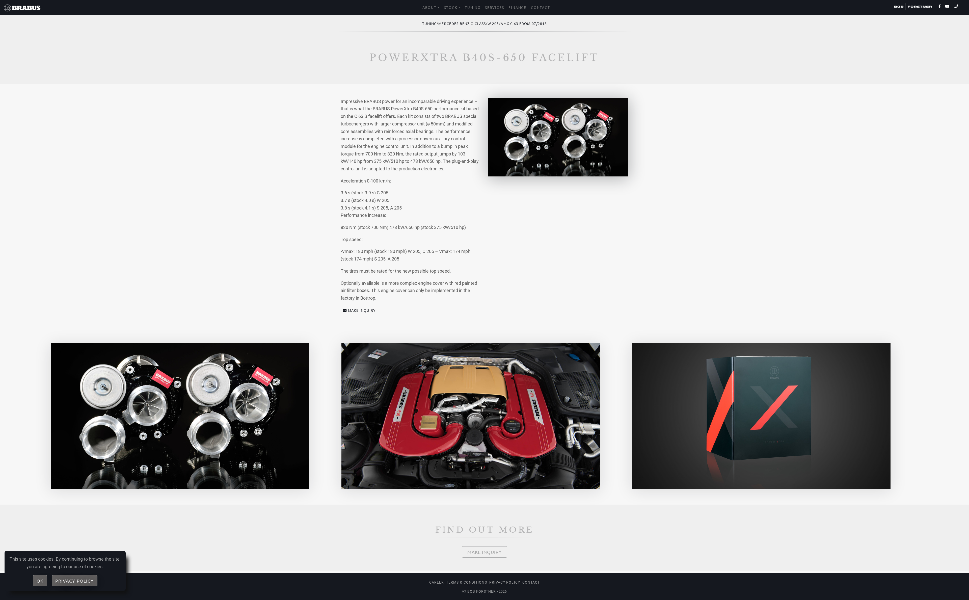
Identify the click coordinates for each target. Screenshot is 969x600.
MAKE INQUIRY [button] (362, 310)
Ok (40, 580)
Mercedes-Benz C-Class (462, 23)
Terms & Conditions (466, 582)
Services (494, 7)
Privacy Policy (504, 582)
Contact (540, 7)
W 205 (493, 23)
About (429, 7)
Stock (450, 7)
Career (436, 582)
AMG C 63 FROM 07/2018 (524, 23)
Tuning (472, 7)
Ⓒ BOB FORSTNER (479, 591)
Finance (517, 7)
